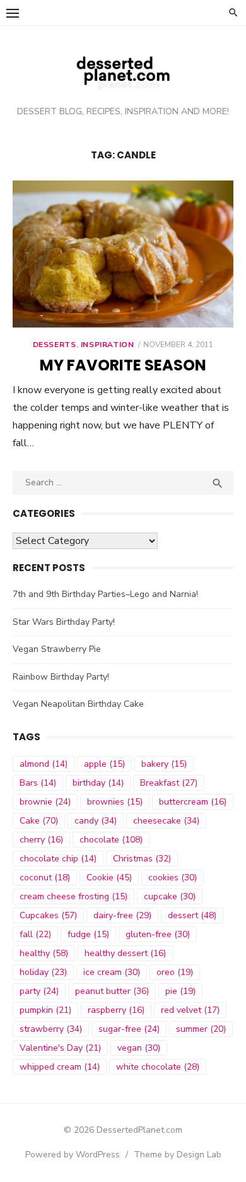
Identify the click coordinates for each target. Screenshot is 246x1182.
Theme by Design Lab (177, 1155)
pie (180, 991)
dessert (192, 915)
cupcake (170, 896)
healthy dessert (125, 953)
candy (95, 821)
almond (43, 764)
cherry (41, 840)
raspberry (116, 1010)
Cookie (109, 878)
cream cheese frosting (73, 896)
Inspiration (107, 345)
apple (104, 764)
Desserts (54, 345)
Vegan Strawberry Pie (57, 649)
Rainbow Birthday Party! (61, 677)
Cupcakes (48, 915)
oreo (174, 972)
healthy (44, 953)
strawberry (51, 1029)
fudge (88, 934)
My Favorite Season (123, 365)
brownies (115, 802)
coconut (45, 878)
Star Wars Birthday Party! (64, 622)
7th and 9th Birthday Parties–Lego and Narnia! (105, 594)
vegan (138, 1048)
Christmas (142, 859)
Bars (38, 783)
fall (35, 934)
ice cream (111, 972)
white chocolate (157, 1067)
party (39, 991)
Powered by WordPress (72, 1155)
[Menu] (12, 12)
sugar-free (129, 1029)
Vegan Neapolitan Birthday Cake (78, 704)
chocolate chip (58, 859)
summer (201, 1029)
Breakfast (168, 783)
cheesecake (166, 821)
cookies (172, 878)
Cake (39, 821)
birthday (98, 783)
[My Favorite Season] (123, 254)
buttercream (192, 802)
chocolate (111, 840)
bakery (164, 764)
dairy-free (122, 915)
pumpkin (45, 1010)
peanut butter (112, 991)
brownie (45, 802)
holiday (43, 972)
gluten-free (158, 934)
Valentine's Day (60, 1048)
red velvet (190, 1010)
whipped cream (60, 1067)
